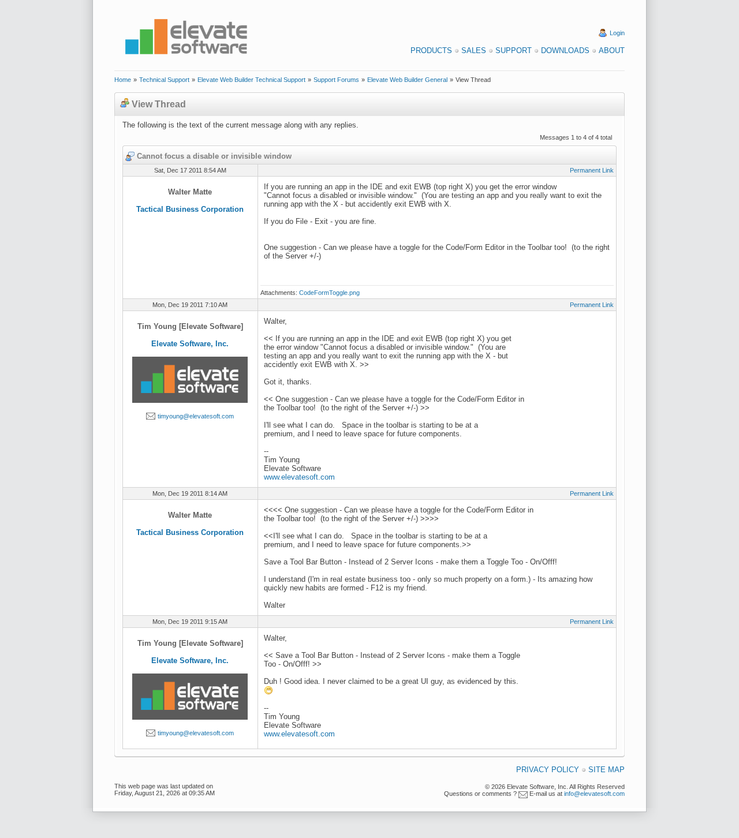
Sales (473, 50)
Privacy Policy (547, 769)
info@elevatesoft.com (594, 793)
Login (617, 32)
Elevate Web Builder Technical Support (251, 79)
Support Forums (336, 79)
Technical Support (164, 79)
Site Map (606, 769)
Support (513, 50)
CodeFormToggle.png (329, 292)
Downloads (565, 50)
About (612, 50)
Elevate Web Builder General (407, 79)
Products (431, 50)
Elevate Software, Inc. (190, 343)
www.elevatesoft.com (299, 477)
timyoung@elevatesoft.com (196, 416)
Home (122, 79)
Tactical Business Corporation (190, 209)
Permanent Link (592, 170)
